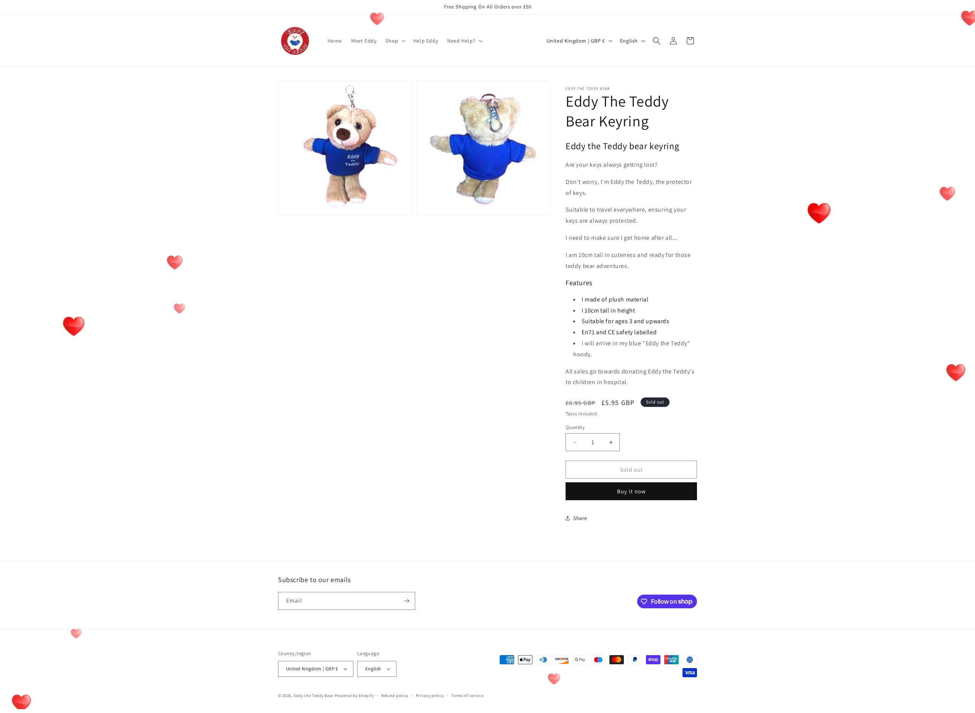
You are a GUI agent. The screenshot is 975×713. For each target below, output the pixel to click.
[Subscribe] (406, 601)
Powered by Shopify (354, 695)
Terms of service (467, 695)
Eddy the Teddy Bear (314, 695)
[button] (394, 41)
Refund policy (394, 695)
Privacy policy (430, 695)
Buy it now (631, 491)
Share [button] (580, 518)
